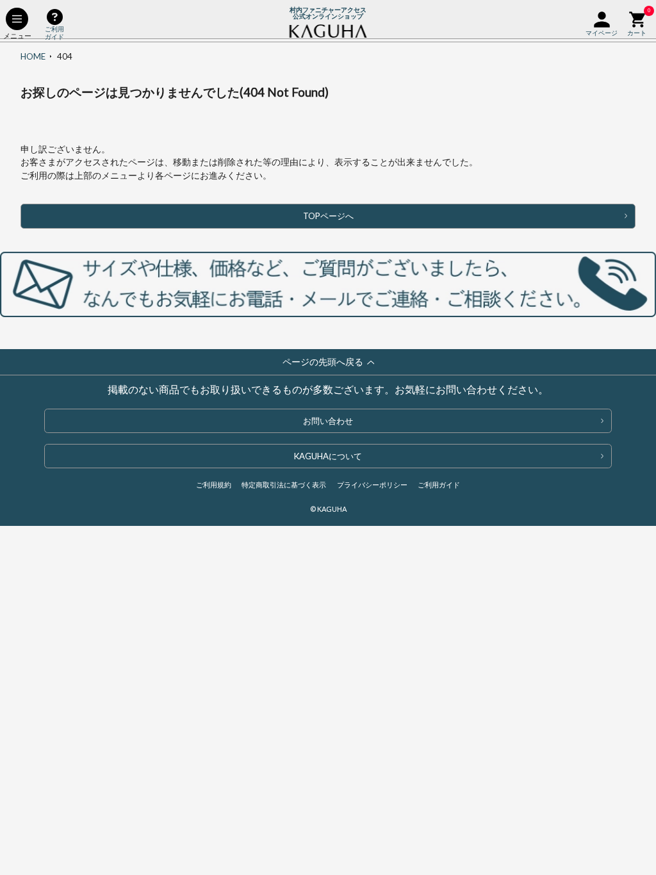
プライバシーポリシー (372, 484)
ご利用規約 (213, 484)
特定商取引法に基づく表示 (284, 484)
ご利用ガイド (439, 484)
